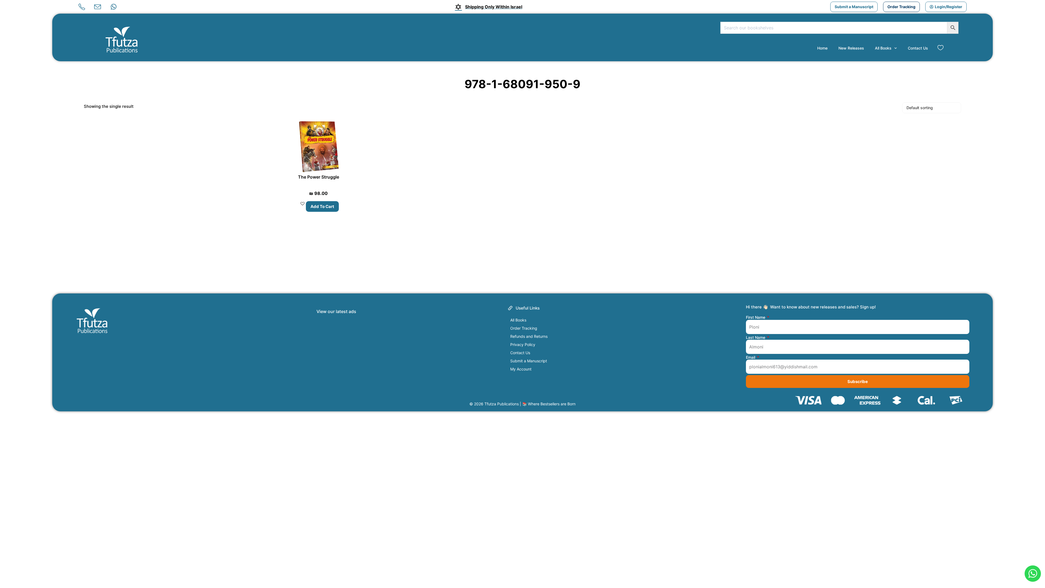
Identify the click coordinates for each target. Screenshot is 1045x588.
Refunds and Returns (529, 336)
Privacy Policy (522, 344)
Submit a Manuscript (528, 361)
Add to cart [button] (322, 206)
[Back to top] (1032, 554)
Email (751, 357)
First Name (756, 317)
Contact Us (918, 48)
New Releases (851, 48)
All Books (883, 48)
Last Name (756, 337)
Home (822, 48)
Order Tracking (523, 328)
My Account (520, 369)
